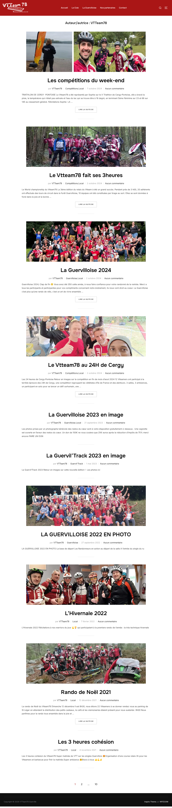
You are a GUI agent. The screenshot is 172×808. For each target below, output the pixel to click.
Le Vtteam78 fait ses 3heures (86, 175)
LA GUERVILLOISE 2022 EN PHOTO (86, 534)
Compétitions (71, 88)
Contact (123, 7)
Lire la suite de (88, 110)
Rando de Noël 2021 (86, 692)
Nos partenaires (107, 7)
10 (96, 784)
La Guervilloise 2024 (86, 270)
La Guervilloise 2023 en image (85, 414)
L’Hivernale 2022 (86, 613)
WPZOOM (164, 802)
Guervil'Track (76, 463)
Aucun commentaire (114, 88)
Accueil (64, 7)
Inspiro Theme (150, 802)
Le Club (75, 7)
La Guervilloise (89, 7)
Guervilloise (71, 278)
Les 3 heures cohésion (86, 741)
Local (81, 88)
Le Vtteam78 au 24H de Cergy (86, 365)
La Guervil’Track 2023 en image (86, 455)
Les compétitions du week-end (85, 80)
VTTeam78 (57, 88)
